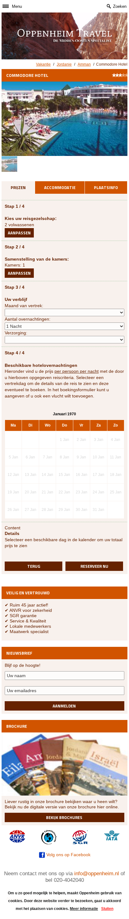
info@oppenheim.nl (96, 874)
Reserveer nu (94, 566)
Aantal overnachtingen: (27, 319)
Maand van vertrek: (24, 305)
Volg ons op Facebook (67, 854)
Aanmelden (64, 706)
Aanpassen (19, 233)
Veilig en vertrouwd (27, 593)
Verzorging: (16, 332)
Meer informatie (84, 909)
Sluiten (107, 909)
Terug (33, 566)
